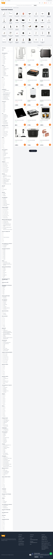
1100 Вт (4, 259)
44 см (4, 397)
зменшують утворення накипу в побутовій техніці (7, 338)
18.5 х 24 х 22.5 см (5, 359)
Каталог (2, 7)
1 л (3, 144)
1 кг (3, 80)
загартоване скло (5, 378)
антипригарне (5, 387)
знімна (4, 194)
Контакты (9, 0)
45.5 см (4, 399)
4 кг (3, 87)
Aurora (4, 61)
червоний (4, 73)
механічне (4, 198)
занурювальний (5, 115)
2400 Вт (4, 252)
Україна (4, 267)
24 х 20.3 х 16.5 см (5, 209)
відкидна (4, 195)
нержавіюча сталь (5, 68)
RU (39, 2)
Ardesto (4, 54)
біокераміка (5, 389)
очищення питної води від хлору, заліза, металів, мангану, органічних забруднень (7, 332)
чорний (4, 66)
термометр (4, 228)
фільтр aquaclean (5, 350)
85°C (3, 292)
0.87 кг (4, 325)
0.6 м (4, 371)
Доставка (2, 0)
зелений (4, 74)
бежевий (4, 72)
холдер (4, 344)
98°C (3, 291)
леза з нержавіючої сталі (6, 92)
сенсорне (4, 199)
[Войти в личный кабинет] (42, 3)
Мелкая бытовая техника (8, 7)
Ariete (4, 62)
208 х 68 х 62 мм (5, 165)
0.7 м (4, 365)
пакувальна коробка (6, 349)
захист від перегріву (6, 99)
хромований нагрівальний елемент (7, 335)
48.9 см (4, 398)
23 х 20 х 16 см (5, 216)
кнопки (4, 305)
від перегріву (5, 261)
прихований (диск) (5, 244)
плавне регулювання (6, 237)
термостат (4, 336)
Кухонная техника (16, 7)
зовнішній (4, 296)
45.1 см (4, 394)
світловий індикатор (6, 90)
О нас (6, 0)
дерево (4, 383)
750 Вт (4, 108)
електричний (5, 205)
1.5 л (3, 142)
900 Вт (4, 111)
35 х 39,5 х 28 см (5, 217)
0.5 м (4, 374)
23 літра (4, 160)
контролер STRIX (5, 221)
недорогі (4, 150)
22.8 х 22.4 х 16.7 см (6, 215)
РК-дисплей (4, 189)
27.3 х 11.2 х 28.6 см (6, 167)
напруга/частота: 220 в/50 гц (7, 220)
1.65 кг (4, 326)
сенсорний (4, 306)
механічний (5, 200)
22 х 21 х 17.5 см (5, 360)
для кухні (4, 155)
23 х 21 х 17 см (5, 353)
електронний (5, 203)
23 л (3, 143)
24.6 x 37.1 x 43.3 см (6, 162)
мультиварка (5, 121)
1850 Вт (4, 254)
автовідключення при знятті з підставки (7, 264)
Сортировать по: (40, 45)
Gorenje (4, 56)
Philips (4, 57)
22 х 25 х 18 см (5, 362)
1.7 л (3, 138)
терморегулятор (5, 97)
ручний (4, 119)
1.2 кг (4, 78)
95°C (3, 290)
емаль (4, 386)
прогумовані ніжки (6, 222)
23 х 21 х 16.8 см (5, 208)
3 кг (3, 86)
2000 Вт (4, 256)
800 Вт (4, 103)
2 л (3, 145)
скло (3, 130)
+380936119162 (49, 0)
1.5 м (4, 372)
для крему (4, 154)
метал (4, 379)
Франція (4, 270)
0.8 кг (4, 84)
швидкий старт (5, 330)
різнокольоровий (5, 75)
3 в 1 (3, 156)
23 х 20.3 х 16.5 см (5, 356)
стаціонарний (5, 120)
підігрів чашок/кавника (6, 179)
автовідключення (5, 98)
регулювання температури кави (7, 176)
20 (3, 240)
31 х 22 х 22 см (5, 210)
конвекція (4, 182)
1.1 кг (4, 81)
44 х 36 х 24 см (5, 166)
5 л (3, 146)
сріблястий (4, 69)
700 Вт (4, 110)
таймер (4, 91)
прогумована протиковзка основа (7, 225)
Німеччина (4, 272)
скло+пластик (5, 133)
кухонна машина (5, 122)
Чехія (4, 271)
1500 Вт (4, 104)
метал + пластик (5, 134)
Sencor (4, 63)
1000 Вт (4, 102)
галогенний (4, 245)
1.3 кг (4, 79)
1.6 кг (4, 321)
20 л (3, 139)
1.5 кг (4, 318)
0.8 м (4, 367)
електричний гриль (6, 343)
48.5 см (4, 400)
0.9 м (4, 373)
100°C (4, 289)
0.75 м (4, 366)
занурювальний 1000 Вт (6, 157)
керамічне (4, 388)
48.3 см (4, 404)
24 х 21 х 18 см (5, 354)
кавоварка (4, 341)
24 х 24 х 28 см (5, 355)
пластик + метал (5, 131)
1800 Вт (4, 253)
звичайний (4, 114)
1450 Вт (4, 109)
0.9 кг (4, 85)
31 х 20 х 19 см (5, 172)
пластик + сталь (5, 132)
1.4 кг (4, 320)
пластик (4, 126)
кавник (4, 347)
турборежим (5, 174)
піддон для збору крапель (7, 342)
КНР (3, 277)
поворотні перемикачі (6, 204)
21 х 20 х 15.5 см (5, 214)
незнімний (4, 314)
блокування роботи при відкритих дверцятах (6, 94)
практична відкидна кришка (7, 227)
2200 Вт (4, 249)
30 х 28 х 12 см (5, 168)
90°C (3, 288)
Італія (4, 273)
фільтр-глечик (5, 348)
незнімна (4, 193)
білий (4, 67)
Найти (35, 5)
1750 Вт (4, 255)
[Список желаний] (48, 3)
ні (3, 190)
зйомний (4, 313)
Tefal (3, 55)
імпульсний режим (6, 181)
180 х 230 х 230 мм (5, 169)
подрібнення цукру (6, 180)
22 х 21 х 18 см (5, 361)
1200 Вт (4, 107)
